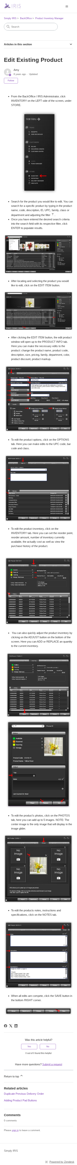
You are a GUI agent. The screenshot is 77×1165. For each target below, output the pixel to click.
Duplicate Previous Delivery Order (24, 1093)
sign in (15, 1130)
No (47, 1046)
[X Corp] (10, 1025)
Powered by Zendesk (61, 1161)
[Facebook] (5, 1025)
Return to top (12, 1076)
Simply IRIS (10, 18)
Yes (29, 1046)
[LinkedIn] (16, 1025)
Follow (11, 80)
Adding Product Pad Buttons (20, 1100)
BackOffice (26, 18)
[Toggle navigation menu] (67, 6)
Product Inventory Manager (49, 18)
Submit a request (52, 1064)
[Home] (12, 6)
